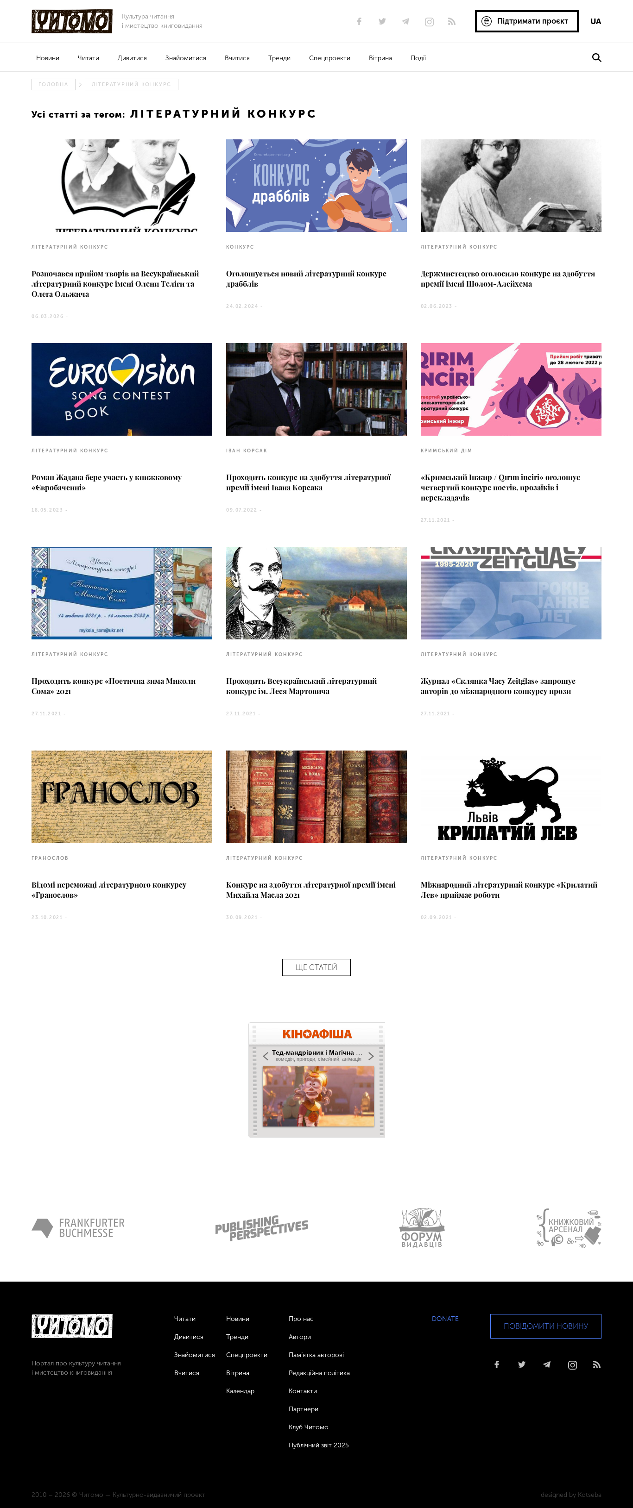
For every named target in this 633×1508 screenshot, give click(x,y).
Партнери (303, 1409)
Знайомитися (185, 58)
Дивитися (132, 58)
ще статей (316, 967)
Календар (240, 1391)
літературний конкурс (131, 84)
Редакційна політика (319, 1373)
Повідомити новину (546, 1326)
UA (595, 21)
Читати (88, 58)
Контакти (303, 1391)
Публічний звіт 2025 (319, 1445)
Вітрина (380, 58)
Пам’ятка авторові (316, 1355)
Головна (53, 84)
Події (418, 58)
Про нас (301, 1319)
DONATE (445, 1319)
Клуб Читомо (309, 1427)
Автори (300, 1337)
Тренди (279, 58)
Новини (47, 58)
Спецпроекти (329, 58)
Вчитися (237, 58)
